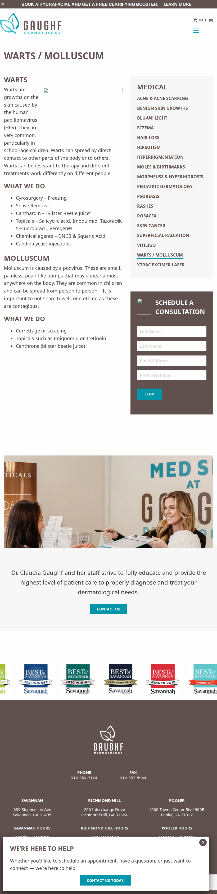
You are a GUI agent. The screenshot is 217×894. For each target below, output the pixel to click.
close (2, 4)
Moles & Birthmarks (161, 167)
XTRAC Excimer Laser (161, 265)
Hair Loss (148, 137)
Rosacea (147, 216)
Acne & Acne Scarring (162, 98)
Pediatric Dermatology (165, 186)
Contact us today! (106, 880)
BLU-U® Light (152, 118)
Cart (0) (205, 19)
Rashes (145, 206)
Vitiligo (146, 245)
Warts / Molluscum (160, 255)
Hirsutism (149, 147)
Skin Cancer (151, 226)
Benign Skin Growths (162, 108)
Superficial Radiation (163, 235)
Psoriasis (148, 196)
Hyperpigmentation (160, 157)
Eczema (145, 128)
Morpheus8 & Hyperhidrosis (170, 177)
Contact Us (108, 609)
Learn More (177, 4)
